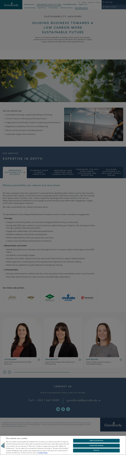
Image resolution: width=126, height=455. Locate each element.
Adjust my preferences (96, 440)
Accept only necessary (96, 445)
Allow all (96, 450)
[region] (63, 445)
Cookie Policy (43, 453)
